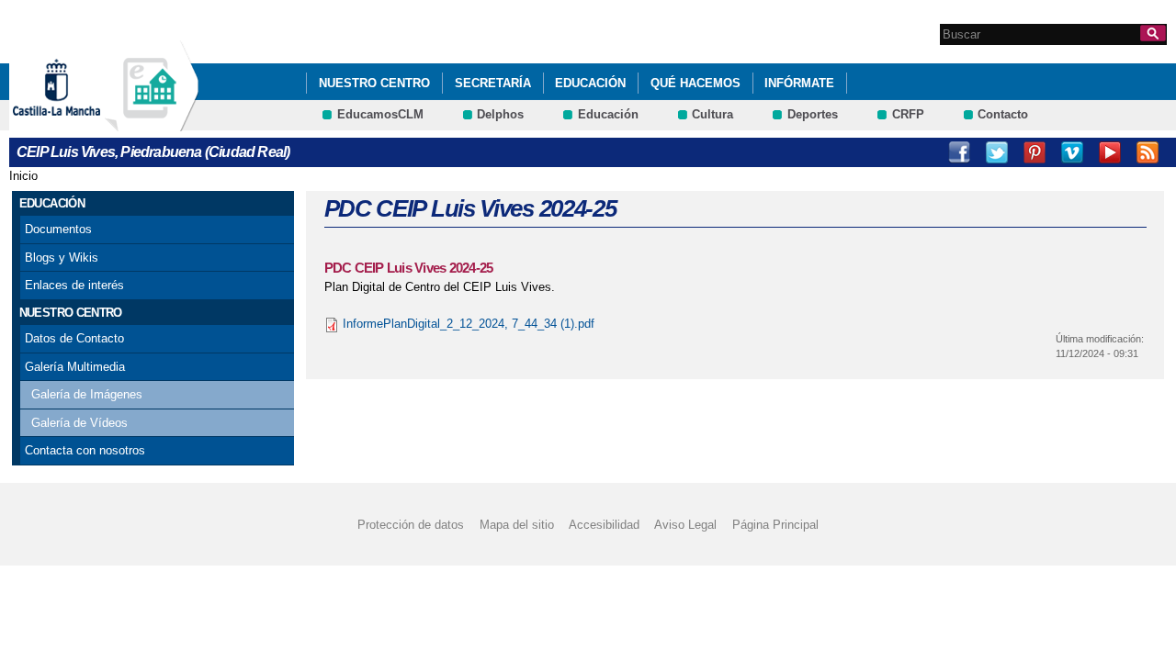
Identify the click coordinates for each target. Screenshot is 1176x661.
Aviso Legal (685, 525)
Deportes (812, 114)
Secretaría (493, 83)
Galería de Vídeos (79, 423)
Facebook (959, 152)
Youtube (1110, 152)
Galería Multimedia (75, 367)
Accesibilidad (604, 525)
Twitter (997, 152)
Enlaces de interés (74, 285)
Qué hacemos (695, 83)
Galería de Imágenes (86, 394)
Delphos (500, 114)
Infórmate (799, 83)
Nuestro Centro (374, 83)
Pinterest (1034, 152)
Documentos (58, 229)
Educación (590, 83)
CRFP (908, 114)
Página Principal (775, 525)
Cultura (712, 114)
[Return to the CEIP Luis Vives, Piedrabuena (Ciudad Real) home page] (151, 122)
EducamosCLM (380, 114)
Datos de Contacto (74, 338)
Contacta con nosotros (85, 450)
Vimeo (1072, 152)
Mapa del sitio (517, 525)
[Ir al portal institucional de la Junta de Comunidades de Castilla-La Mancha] (79, 122)
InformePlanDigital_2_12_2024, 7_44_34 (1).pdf (468, 323)
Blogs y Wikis (61, 257)
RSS (1147, 152)
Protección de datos (410, 525)
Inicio (23, 176)
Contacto (1003, 114)
